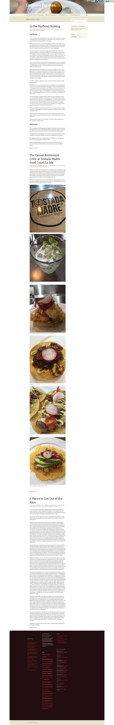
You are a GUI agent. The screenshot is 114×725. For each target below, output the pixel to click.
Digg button (96, 1)
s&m (44, 506)
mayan (43, 679)
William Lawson (51, 506)
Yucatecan (47, 705)
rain (42, 506)
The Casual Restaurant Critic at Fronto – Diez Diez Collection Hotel (32, 653)
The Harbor (38, 30)
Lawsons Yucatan (47, 669)
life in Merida (48, 673)
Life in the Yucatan (49, 29)
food (46, 667)
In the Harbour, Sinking (45, 26)
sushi (45, 696)
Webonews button (100, 1)
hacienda (60, 505)
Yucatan (55, 506)
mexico (47, 684)
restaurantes (45, 689)
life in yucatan (45, 677)
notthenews (50, 686)
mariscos (49, 677)
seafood (43, 695)
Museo (36, 506)
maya (52, 677)
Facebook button (109, 1)
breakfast (48, 654)
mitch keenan (59, 683)
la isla (33, 166)
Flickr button (94, 1)
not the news (44, 686)
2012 (43, 654)
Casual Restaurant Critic (41, 29)
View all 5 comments (34, 148)
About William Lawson (63, 15)
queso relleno (50, 687)
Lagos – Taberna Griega (31, 670)
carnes (59, 29)
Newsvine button (90, 1)
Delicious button (98, 1)
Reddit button (104, 1)
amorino (56, 29)
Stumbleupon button (92, 1)
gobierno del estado (54, 505)
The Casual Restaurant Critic (75, 15)
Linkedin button (102, 1)
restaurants (49, 693)
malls (62, 29)
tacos (47, 696)
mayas (31, 506)
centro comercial (57, 165)
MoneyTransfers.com (78, 29)
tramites (46, 506)
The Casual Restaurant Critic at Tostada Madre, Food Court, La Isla (45, 158)
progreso (46, 687)
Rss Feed (113, 1)
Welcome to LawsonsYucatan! (51, 15)
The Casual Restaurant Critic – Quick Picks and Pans (62, 653)
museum (39, 506)
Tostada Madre (39, 174)
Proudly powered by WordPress (32, 722)
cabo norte (51, 165)
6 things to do (48, 505)
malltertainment (39, 166)
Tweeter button (111, 1)
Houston (49, 667)
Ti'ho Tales (50, 696)
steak (34, 30)
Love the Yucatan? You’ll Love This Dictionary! (34, 15)
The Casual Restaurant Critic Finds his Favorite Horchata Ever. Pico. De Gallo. (32, 657)
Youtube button (88, 1)
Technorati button (106, 1)
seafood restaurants (49, 695)
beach (45, 654)
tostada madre (45, 166)
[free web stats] (28, 633)
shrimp (43, 696)
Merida (33, 506)
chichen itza (44, 661)
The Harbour (42, 30)
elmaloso (48, 665)
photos (43, 687)
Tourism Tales (29, 641)
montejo (51, 684)
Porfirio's (31, 30)
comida (61, 165)
